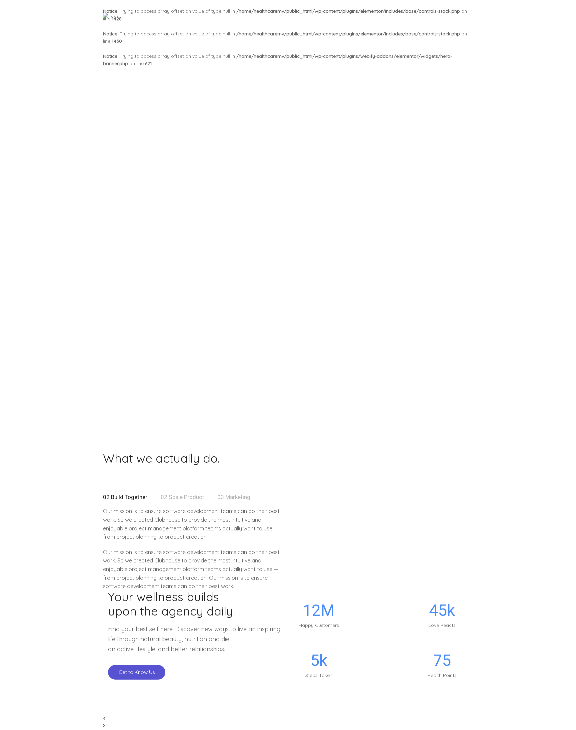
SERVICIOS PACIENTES (399, 16)
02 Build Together (125, 497)
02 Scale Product (182, 497)
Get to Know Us (137, 672)
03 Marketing (233, 497)
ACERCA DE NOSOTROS (334, 16)
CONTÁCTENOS (455, 16)
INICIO (288, 16)
